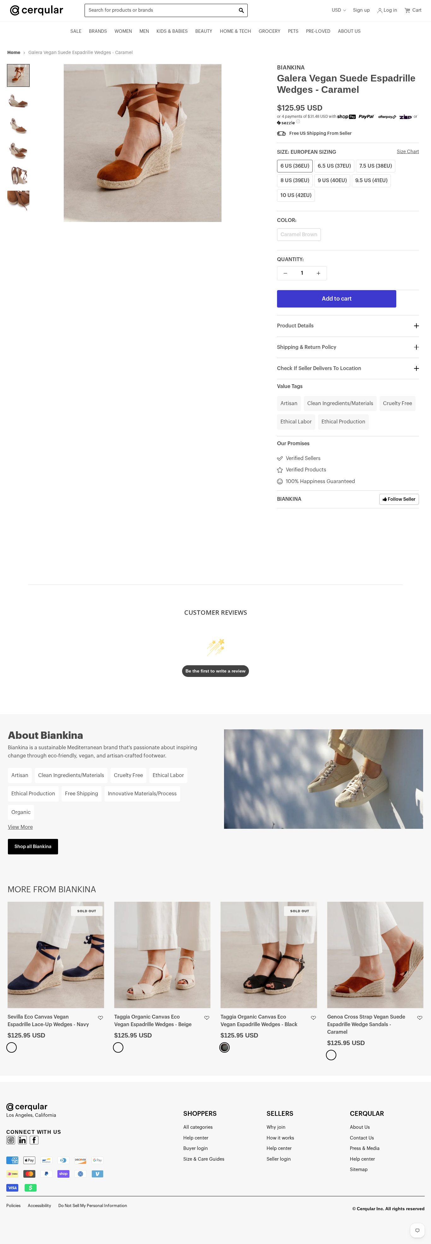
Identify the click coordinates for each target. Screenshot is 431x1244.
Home (13, 52)
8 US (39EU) (294, 180)
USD (336, 10)
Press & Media (365, 1148)
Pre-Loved (318, 31)
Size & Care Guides (203, 1159)
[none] (18, 75)
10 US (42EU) (295, 195)
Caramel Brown (298, 234)
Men (144, 31)
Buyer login (195, 1148)
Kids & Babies (172, 31)
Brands (98, 31)
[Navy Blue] (11, 1047)
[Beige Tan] (118, 1047)
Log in (390, 10)
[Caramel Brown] (331, 1055)
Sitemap (359, 1169)
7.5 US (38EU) (375, 166)
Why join (276, 1127)
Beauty (203, 31)
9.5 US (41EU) (371, 180)
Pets (293, 31)
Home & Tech (235, 31)
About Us (349, 31)
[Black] (224, 1047)
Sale (75, 31)
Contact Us (362, 1138)
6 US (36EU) (294, 166)
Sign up (361, 10)
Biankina (291, 67)
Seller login (279, 1159)
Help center (195, 1138)
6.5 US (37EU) (334, 166)
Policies (13, 1206)
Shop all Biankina (33, 846)
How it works (280, 1138)
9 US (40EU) (332, 180)
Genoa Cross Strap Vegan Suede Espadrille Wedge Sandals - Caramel (366, 1024)
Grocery (269, 31)
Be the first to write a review (215, 670)
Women (123, 31)
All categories (198, 1127)
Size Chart (408, 151)
